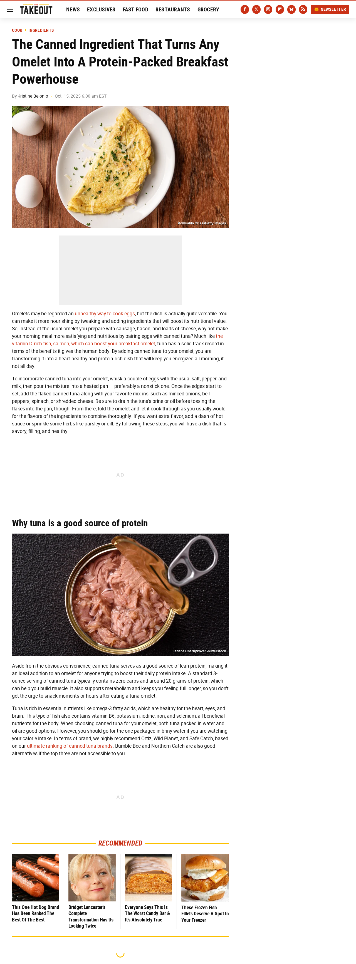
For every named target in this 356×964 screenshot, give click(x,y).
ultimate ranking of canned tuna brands (70, 746)
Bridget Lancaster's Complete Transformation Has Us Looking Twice (90, 916)
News (73, 9)
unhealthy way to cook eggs (105, 314)
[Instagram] (268, 9)
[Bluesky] (291, 9)
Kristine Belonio (33, 96)
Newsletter (333, 9)
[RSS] (303, 9)
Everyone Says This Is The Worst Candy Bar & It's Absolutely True (147, 913)
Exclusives (101, 9)
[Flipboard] (280, 9)
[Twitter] (256, 9)
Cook (17, 30)
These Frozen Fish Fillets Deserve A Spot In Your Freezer (205, 913)
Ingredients (41, 30)
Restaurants (172, 9)
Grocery (208, 9)
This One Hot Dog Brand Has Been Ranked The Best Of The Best (35, 913)
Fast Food (135, 9)
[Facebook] (245, 9)
